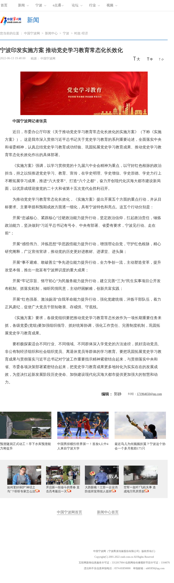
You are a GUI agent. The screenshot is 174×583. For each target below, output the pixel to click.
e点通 (57, 5)
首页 (4, 5)
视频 (110, 5)
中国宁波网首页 (69, 512)
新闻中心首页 (108, 512)
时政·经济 (81, 33)
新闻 (21, 5)
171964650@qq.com (149, 394)
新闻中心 (51, 33)
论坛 (75, 5)
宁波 (38, 5)
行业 (92, 5)
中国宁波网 (32, 33)
